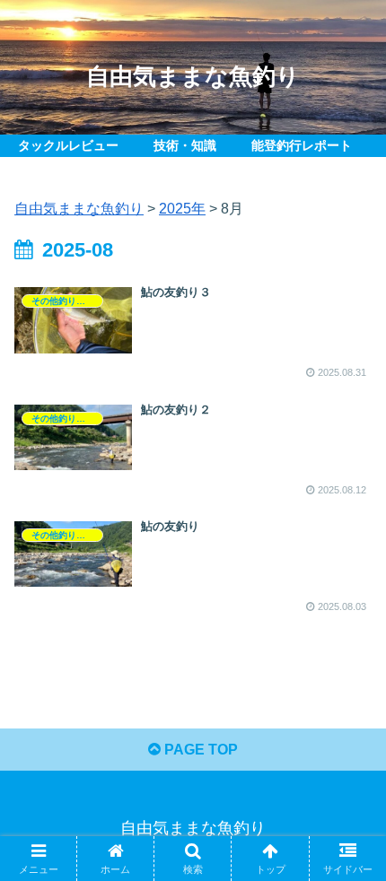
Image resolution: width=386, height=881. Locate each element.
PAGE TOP (199, 749)
